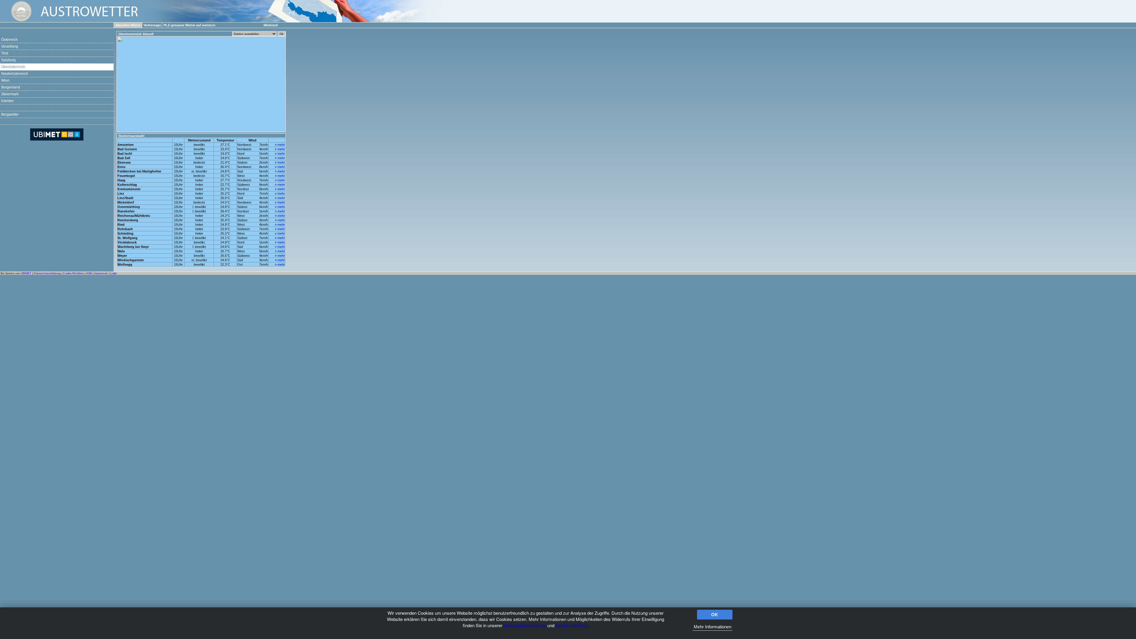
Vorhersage (152, 25)
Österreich (9, 40)
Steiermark (10, 94)
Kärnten (7, 101)
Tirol (4, 53)
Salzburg (8, 60)
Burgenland (10, 87)
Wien (5, 80)
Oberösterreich (13, 67)
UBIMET (26, 273)
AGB (89, 273)
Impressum (101, 273)
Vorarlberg (9, 46)
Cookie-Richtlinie (572, 625)
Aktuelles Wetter (128, 25)
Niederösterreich (14, 74)
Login (113, 273)
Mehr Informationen (712, 626)
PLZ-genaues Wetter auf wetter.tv (189, 25)
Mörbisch (271, 25)
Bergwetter (10, 114)
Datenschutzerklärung (525, 625)
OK (714, 614)
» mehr (280, 144)
